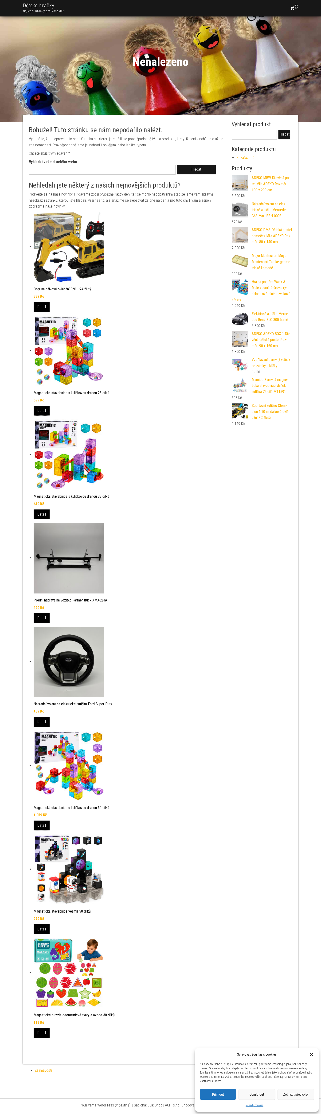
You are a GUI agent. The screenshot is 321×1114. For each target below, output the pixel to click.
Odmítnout (257, 1094)
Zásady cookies (254, 1105)
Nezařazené (245, 157)
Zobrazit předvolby (296, 1094)
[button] (311, 1054)
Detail (41, 307)
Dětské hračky (38, 5)
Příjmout (218, 1094)
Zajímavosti (43, 1070)
